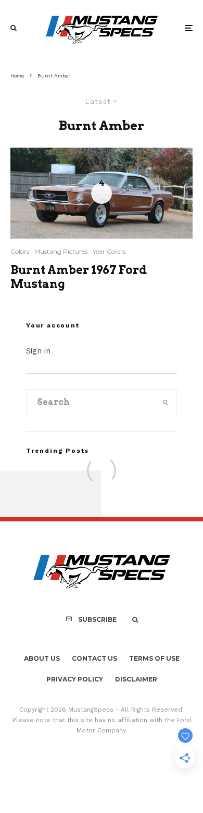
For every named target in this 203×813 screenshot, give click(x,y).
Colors (19, 251)
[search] (165, 402)
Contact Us (94, 658)
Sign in (38, 351)
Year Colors (109, 251)
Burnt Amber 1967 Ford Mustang (78, 276)
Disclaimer (136, 679)
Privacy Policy (74, 679)
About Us (42, 658)
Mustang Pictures (60, 251)
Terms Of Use (154, 658)
